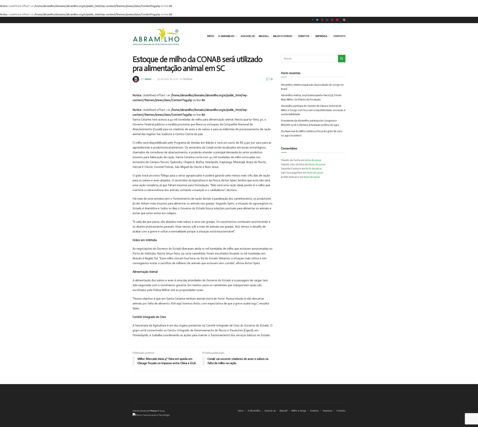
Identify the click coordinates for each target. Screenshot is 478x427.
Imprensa (321, 36)
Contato (339, 36)
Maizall (264, 36)
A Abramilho (226, 36)
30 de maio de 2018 (167, 79)
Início (210, 36)
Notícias (188, 79)
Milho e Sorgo (282, 36)
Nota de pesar (313, 160)
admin (148, 79)
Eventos (303, 36)
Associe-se (248, 36)
